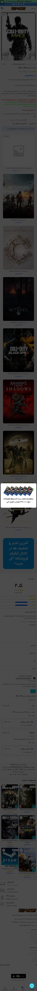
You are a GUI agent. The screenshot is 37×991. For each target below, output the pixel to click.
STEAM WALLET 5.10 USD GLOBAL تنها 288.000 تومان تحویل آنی (18, 500)
